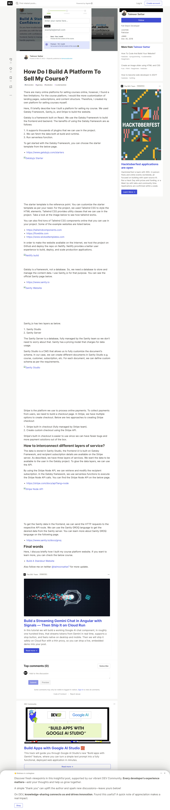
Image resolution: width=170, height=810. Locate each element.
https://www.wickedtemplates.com (45, 237)
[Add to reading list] (10, 79)
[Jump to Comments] (10, 69)
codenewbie (60, 85)
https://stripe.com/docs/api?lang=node (47, 483)
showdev (29, 85)
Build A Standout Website (40, 561)
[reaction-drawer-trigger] (11, 60)
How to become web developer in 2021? (139, 76)
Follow (141, 20)
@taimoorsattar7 (61, 566)
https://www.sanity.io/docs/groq (43, 540)
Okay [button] (18, 805)
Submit (33, 682)
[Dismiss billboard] (164, 773)
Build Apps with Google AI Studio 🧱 (54, 748)
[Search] (17, 3)
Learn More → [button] (129, 192)
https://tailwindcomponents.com (44, 230)
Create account (153, 3)
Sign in (80, 690)
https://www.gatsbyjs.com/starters (45, 152)
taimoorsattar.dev (67, 58)
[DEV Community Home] (10, 3)
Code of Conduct (60, 694)
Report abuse (75, 694)
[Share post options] (10, 95)
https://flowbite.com (37, 233)
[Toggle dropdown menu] (108, 574)
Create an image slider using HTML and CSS (140, 66)
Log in (139, 3)
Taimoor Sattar (36, 56)
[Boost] (10, 86)
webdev (49, 85)
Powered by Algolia (83, 3)
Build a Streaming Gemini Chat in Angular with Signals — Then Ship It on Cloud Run (63, 623)
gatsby (39, 85)
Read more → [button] (31, 650)
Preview (45, 682)
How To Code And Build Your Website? (138, 56)
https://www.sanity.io (37, 282)
